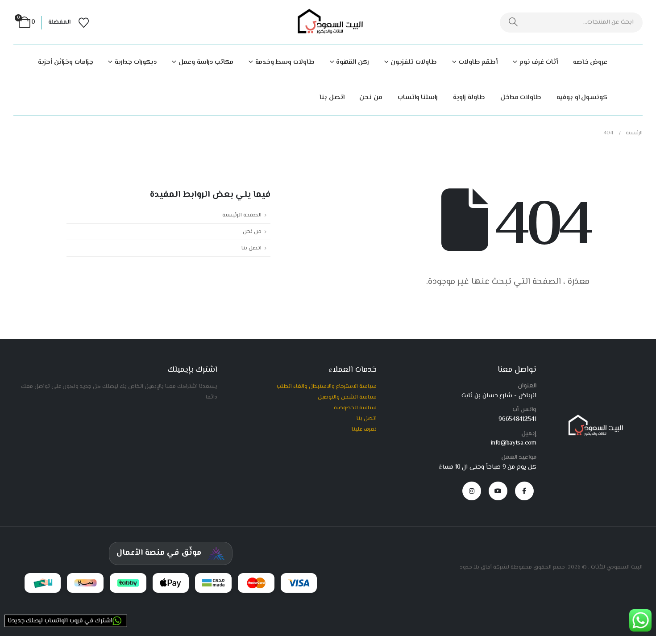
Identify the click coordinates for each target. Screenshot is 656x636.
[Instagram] (471, 491)
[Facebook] (524, 491)
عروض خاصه (590, 62)
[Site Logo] (328, 22)
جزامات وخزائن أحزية (65, 62)
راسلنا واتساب (418, 97)
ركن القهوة (352, 62)
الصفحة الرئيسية (242, 215)
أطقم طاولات (478, 62)
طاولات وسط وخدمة (285, 62)
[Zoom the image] (593, 418)
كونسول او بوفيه (581, 97)
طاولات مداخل (521, 97)
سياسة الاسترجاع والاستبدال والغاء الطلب (327, 386)
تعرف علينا (364, 429)
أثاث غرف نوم (538, 62)
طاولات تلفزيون (413, 62)
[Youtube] (498, 491)
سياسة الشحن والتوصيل (347, 397)
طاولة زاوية (469, 97)
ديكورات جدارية (136, 62)
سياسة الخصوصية (355, 407)
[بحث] (513, 22)
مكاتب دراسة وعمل (206, 62)
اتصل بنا (332, 97)
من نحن (370, 97)
